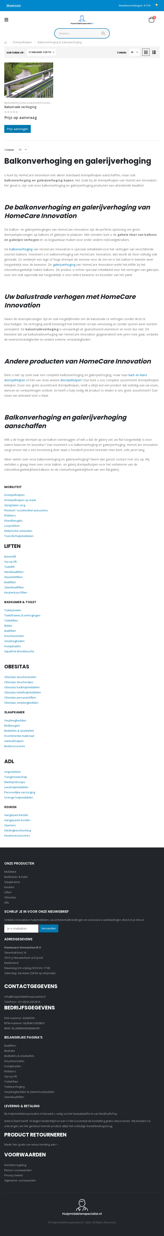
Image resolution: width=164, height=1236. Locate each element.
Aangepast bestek (16, 815)
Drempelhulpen (14, 495)
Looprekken (12, 526)
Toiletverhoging (14, 1087)
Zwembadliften (14, 587)
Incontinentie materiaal (19, 736)
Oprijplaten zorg (14, 505)
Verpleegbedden (15, 720)
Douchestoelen (14, 636)
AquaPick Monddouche (19, 651)
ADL (6, 902)
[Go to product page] (28, 80)
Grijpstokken (12, 772)
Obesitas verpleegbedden (21, 703)
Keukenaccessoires (17, 835)
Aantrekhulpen (14, 741)
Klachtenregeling (15, 1165)
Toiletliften (11, 620)
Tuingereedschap (15, 777)
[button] (7, 19)
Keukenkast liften (15, 592)
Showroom (13, 5)
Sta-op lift (10, 562)
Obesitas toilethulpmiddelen (22, 692)
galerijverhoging (64, 265)
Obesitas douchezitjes (18, 682)
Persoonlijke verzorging (19, 792)
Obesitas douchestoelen (20, 677)
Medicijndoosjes (14, 782)
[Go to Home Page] (5, 42)
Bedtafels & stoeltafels (19, 731)
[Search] (103, 34)
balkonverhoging (20, 249)
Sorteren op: (15, 52)
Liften (8, 892)
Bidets (8, 626)
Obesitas (10, 897)
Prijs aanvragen (17, 129)
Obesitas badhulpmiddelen (22, 687)
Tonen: (122, 52)
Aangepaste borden (17, 820)
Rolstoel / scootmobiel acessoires (26, 510)
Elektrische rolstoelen (18, 531)
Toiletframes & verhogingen (22, 615)
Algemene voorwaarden (20, 1180)
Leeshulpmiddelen (16, 787)
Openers (10, 825)
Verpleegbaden (14, 641)
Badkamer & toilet (16, 877)
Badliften (10, 582)
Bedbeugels (12, 725)
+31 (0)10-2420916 (29, 1002)
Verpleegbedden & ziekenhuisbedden (29, 1092)
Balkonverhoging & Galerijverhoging (27, 102)
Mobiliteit (10, 872)
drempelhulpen (70, 380)
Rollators (10, 515)
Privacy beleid (13, 1175)
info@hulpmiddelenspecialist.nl (24, 997)
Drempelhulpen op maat (20, 500)
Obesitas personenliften (20, 697)
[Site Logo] (82, 19)
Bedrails (9, 1051)
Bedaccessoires (14, 746)
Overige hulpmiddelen (18, 797)
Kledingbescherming (17, 830)
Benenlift (10, 556)
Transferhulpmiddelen (19, 536)
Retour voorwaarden (18, 1170)
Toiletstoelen (12, 610)
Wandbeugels (13, 520)
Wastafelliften (13, 577)
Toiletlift (9, 567)
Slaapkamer (12, 882)
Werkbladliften (13, 572)
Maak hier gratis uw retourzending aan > (31, 1144)
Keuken (9, 887)
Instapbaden (12, 646)
